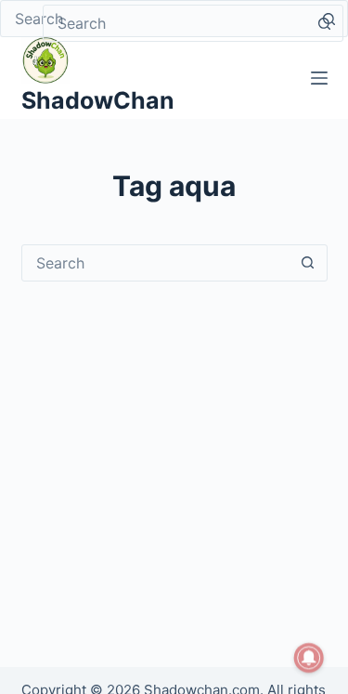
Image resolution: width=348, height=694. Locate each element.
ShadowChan (97, 100)
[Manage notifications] (309, 658)
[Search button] (323, 23)
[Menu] (319, 78)
